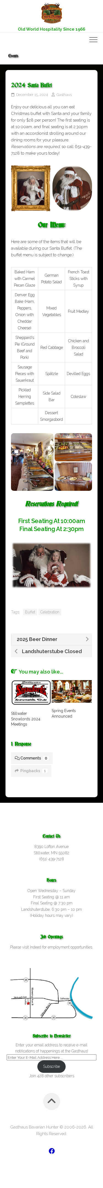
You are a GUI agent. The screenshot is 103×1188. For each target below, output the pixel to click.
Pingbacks (33, 771)
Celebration (49, 612)
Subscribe (51, 1066)
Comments (33, 758)
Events (13, 55)
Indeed (35, 947)
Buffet (30, 612)
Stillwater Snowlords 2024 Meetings (25, 718)
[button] (32, 462)
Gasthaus (64, 95)
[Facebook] (52, 1151)
